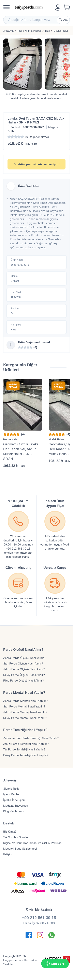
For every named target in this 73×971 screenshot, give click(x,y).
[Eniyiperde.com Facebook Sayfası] (29, 935)
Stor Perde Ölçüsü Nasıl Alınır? (23, 663)
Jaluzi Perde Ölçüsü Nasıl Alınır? (24, 669)
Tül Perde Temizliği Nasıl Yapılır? (24, 749)
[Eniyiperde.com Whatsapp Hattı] (51, 935)
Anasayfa (8, 30)
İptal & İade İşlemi (14, 800)
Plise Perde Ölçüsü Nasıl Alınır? (23, 680)
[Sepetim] (67, 7)
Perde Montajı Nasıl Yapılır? (24, 692)
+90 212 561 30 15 (39, 918)
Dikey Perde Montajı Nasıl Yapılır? (25, 717)
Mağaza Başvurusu (15, 805)
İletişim (7, 854)
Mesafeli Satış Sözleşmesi (20, 848)
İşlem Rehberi (12, 794)
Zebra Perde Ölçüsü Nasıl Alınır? (24, 657)
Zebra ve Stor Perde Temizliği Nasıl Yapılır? (31, 738)
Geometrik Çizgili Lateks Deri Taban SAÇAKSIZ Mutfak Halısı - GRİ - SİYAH (20, 452)
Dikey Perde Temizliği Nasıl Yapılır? (25, 755)
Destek (8, 823)
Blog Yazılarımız (13, 811)
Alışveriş (10, 780)
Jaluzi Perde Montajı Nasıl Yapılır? (25, 712)
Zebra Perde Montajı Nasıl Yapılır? (25, 700)
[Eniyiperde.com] (33, 7)
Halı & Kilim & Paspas (29, 30)
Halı (47, 30)
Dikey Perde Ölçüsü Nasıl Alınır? (24, 674)
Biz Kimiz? (9, 831)
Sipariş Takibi (11, 788)
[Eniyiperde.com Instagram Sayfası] (40, 935)
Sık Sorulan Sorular (15, 837)
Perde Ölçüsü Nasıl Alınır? (23, 649)
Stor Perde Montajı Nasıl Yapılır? (24, 706)
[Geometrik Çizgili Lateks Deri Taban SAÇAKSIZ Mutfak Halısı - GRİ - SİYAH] (22, 405)
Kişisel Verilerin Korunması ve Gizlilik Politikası (32, 843)
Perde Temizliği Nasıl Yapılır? (25, 730)
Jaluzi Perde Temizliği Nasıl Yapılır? (26, 743)
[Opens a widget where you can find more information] (55, 964)
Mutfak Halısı (61, 30)
